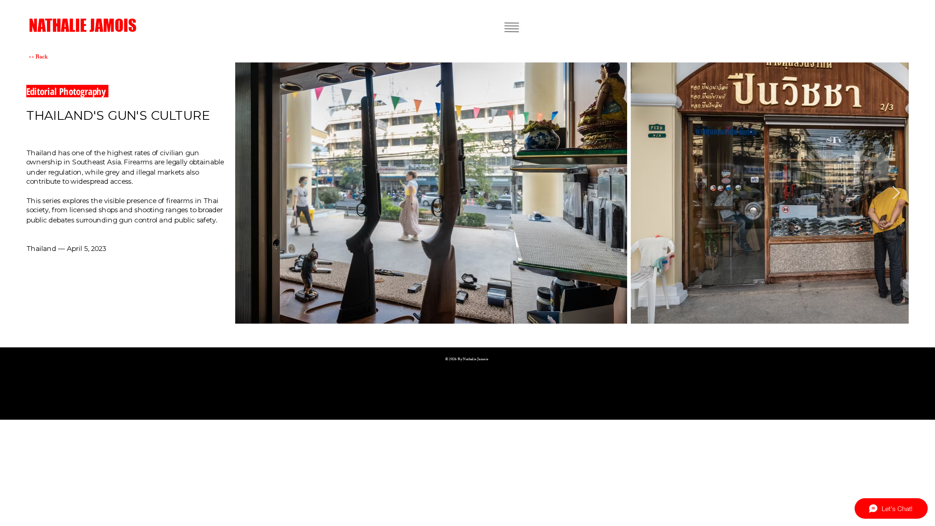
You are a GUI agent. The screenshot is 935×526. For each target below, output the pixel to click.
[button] (511, 27)
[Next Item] (896, 193)
